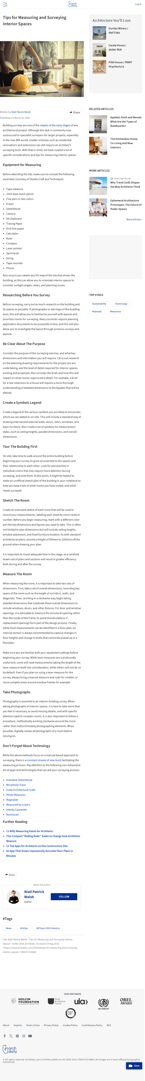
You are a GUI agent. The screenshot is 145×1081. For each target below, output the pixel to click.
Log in (138, 4)
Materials (97, 311)
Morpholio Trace (16, 785)
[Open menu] (4, 4)
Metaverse (115, 311)
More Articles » (134, 219)
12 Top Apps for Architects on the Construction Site (37, 846)
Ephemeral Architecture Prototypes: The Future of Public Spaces (125, 205)
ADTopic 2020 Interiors (48, 928)
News (8, 928)
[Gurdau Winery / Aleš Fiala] (99, 33)
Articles (24, 928)
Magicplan (12, 800)
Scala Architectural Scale (20, 790)
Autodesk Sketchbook (19, 780)
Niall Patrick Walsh (34, 894)
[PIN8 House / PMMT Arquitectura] (99, 67)
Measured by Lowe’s (18, 805)
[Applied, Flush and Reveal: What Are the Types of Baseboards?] (98, 124)
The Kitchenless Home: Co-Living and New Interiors (124, 143)
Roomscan (12, 815)
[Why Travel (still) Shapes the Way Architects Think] (98, 186)
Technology (121, 304)
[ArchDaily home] (72, 4)
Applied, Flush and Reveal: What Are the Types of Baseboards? (126, 121)
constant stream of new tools (44, 760)
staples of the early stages (55, 125)
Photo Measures (15, 795)
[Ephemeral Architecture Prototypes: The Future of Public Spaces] (98, 207)
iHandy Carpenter (16, 810)
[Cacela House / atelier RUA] (99, 50)
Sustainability (99, 304)
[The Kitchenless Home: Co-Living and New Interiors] (98, 146)
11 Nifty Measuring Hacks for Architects (29, 831)
